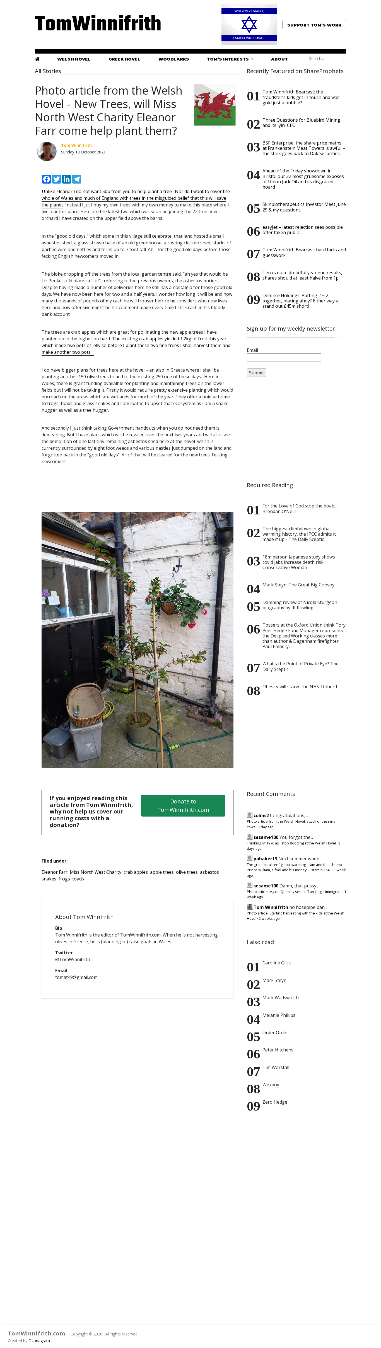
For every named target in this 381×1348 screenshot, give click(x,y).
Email (252, 350)
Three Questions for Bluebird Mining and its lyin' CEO (301, 122)
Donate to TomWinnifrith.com (183, 805)
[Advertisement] (296, 429)
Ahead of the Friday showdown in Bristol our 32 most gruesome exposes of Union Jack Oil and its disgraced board (303, 179)
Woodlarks (173, 59)
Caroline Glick (276, 963)
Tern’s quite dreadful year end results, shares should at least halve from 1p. (302, 275)
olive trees (187, 872)
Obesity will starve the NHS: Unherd (299, 686)
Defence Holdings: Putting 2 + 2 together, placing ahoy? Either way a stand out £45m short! (300, 300)
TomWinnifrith (84, 25)
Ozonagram (39, 1340)
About (279, 59)
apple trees (162, 872)
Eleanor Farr (54, 872)
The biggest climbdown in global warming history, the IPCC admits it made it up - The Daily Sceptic (299, 534)
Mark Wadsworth (280, 998)
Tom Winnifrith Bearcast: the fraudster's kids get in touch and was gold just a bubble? (300, 97)
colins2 (261, 815)
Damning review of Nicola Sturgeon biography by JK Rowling (299, 605)
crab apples (136, 872)
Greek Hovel (124, 59)
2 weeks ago (269, 918)
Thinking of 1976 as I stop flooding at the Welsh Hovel (291, 843)
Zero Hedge (274, 1102)
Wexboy (270, 1085)
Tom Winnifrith (271, 907)
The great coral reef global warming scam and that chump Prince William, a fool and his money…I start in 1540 (294, 867)
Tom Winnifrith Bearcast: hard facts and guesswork (304, 252)
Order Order (275, 1032)
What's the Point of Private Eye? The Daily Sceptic (300, 666)
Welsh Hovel (74, 59)
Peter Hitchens (277, 1050)
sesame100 (266, 837)
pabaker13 (265, 859)
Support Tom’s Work (314, 25)
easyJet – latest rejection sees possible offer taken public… (302, 229)
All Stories (48, 71)
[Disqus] (137, 1075)
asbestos (209, 872)
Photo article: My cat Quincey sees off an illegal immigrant (294, 891)
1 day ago (266, 826)
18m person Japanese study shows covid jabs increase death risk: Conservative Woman (298, 562)
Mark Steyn (274, 980)
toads (78, 879)
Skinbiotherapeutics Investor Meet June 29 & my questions (304, 207)
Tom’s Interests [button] (228, 59)
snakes (49, 879)
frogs (64, 879)
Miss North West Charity (95, 872)
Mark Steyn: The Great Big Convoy (298, 585)
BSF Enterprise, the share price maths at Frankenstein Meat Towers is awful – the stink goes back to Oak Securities (303, 148)
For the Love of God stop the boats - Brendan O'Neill (300, 508)
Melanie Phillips (278, 1015)
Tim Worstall (275, 1067)
